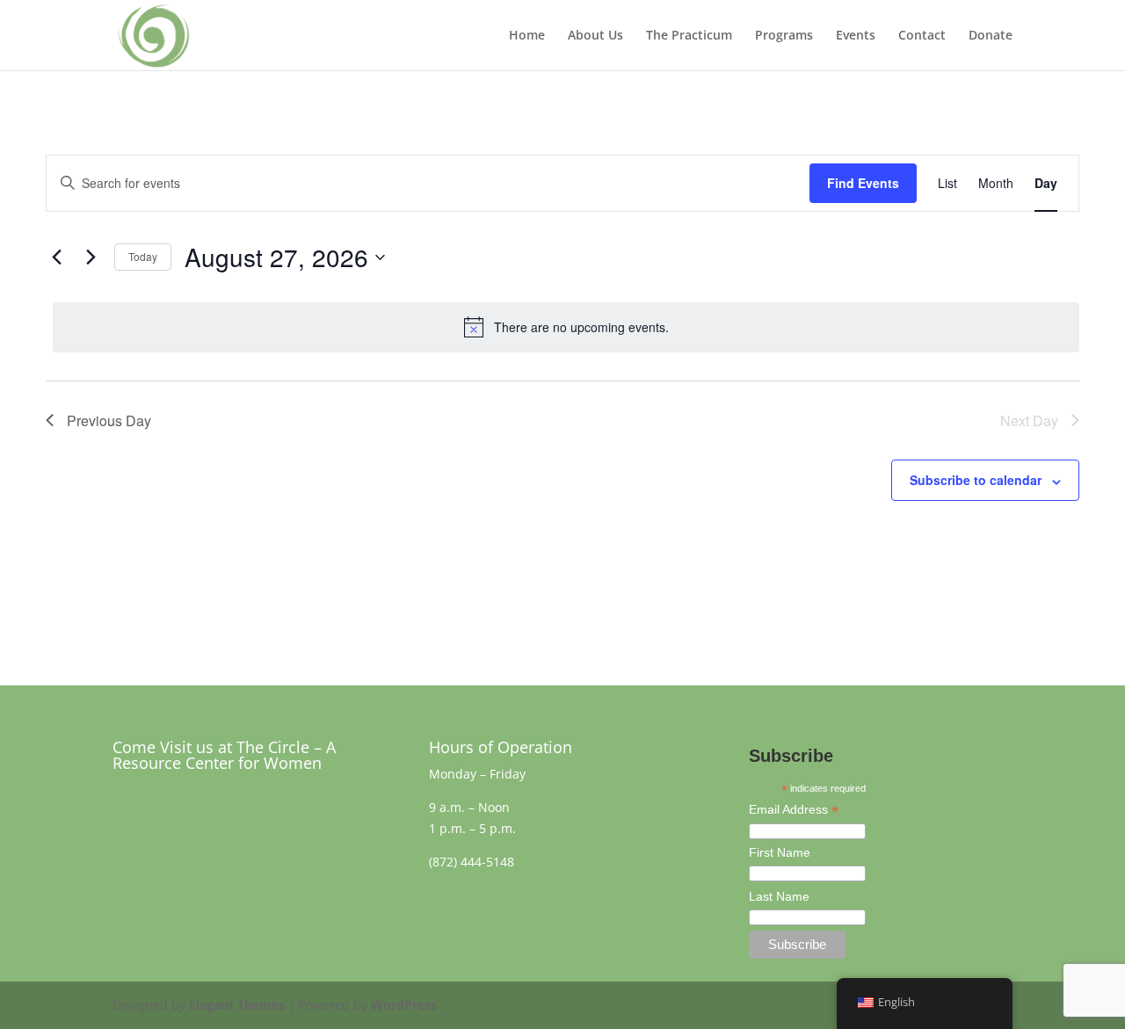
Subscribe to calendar (976, 480)
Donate (990, 36)
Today (142, 256)
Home (527, 36)
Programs (784, 36)
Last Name (779, 896)
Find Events (863, 183)
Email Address (793, 811)
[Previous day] (56, 257)
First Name (779, 852)
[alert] (566, 326)
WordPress (404, 1004)
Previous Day (109, 420)
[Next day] (90, 257)
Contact (922, 36)
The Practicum (689, 36)
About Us (595, 36)
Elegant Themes (237, 1004)
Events (855, 36)
